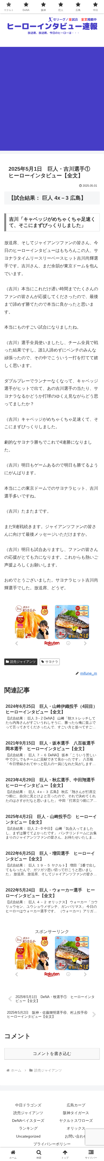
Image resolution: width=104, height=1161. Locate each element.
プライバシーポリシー (52, 1144)
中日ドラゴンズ (28, 1105)
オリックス (76, 1128)
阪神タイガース (76, 1113)
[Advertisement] (52, 99)
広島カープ (76, 1105)
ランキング (28, 1128)
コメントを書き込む (52, 1053)
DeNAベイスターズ (28, 1120)
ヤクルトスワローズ (76, 1120)
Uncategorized (28, 1136)
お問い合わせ (76, 1136)
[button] (93, 834)
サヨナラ (51, 662)
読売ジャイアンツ (23, 662)
